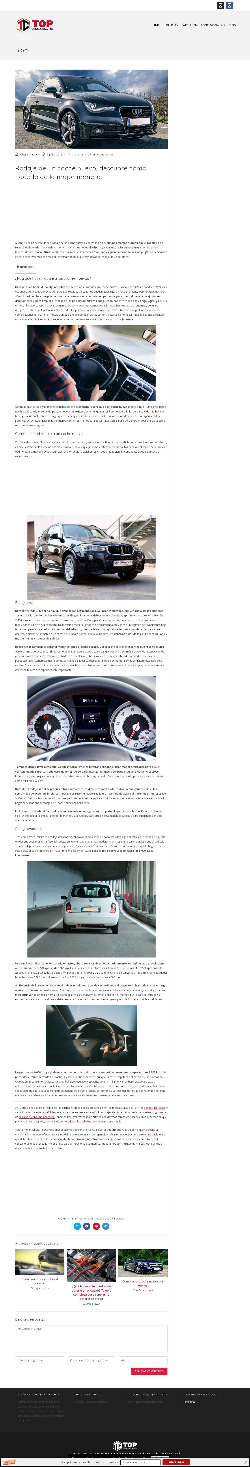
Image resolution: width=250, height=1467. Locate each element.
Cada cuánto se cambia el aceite (40, 1281)
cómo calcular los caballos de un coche (83, 1121)
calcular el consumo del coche (37, 1117)
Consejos (78, 154)
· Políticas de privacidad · (145, 1453)
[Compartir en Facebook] (86, 1226)
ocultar (29, 266)
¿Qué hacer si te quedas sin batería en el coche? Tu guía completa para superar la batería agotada (91, 1292)
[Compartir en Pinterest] (96, 1226)
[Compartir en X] (77, 1226)
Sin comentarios (103, 154)
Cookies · (163, 1453)
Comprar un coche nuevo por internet (142, 1283)
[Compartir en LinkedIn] (105, 1226)
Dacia (151, 1134)
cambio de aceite (120, 793)
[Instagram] (220, 5)
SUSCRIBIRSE (176, 1462)
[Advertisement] (91, 213)
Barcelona (189, 1401)
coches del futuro (154, 1107)
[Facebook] (229, 5)
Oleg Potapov (29, 154)
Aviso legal (174, 1453)
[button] (125, 1462)
